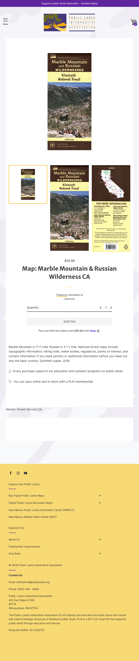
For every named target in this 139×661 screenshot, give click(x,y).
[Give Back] (100, 553)
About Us (14, 539)
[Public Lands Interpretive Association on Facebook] (11, 473)
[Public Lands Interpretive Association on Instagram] (18, 473)
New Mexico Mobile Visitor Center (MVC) (33, 516)
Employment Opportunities (24, 546)
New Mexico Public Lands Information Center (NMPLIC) (41, 510)
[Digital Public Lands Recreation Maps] (100, 502)
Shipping (61, 294)
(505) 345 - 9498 (28, 589)
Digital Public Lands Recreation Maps (31, 502)
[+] (111, 307)
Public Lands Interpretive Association (40, 565)
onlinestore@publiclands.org (33, 582)
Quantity (33, 307)
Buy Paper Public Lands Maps (26, 495)
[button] (133, 22)
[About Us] (100, 539)
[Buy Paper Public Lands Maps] (100, 495)
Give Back (15, 553)
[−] (100, 307)
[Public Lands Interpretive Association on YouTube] (26, 473)
